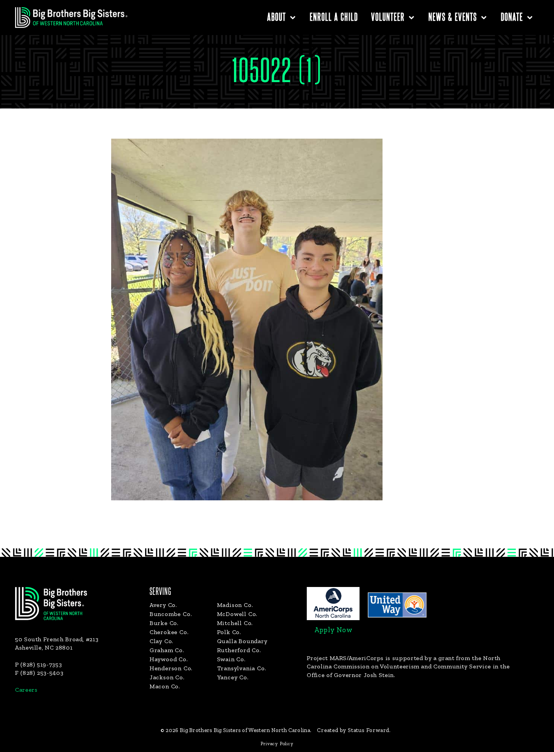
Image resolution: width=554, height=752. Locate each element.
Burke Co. (164, 623)
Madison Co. (235, 604)
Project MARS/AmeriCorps (345, 658)
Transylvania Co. (241, 668)
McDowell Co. (237, 613)
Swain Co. (231, 659)
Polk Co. (229, 632)
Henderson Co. (171, 668)
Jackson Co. (167, 677)
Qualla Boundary (242, 641)
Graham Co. (167, 650)
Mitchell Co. (235, 623)
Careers (26, 689)
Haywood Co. (169, 659)
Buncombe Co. (171, 613)
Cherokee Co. (169, 632)
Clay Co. (161, 641)
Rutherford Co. (239, 650)
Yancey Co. (233, 677)
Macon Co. (165, 686)
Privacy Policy (276, 743)
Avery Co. (163, 604)
